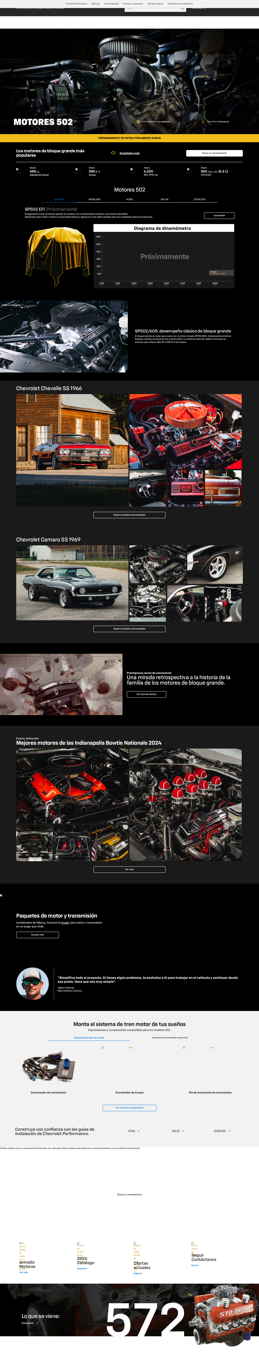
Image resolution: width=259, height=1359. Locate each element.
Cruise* (65, 922)
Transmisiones (111, 4)
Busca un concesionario (214, 153)
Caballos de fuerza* (39, 175)
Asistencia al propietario (180, 4)
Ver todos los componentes (129, 1108)
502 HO (176, 1131)
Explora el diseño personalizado (129, 515)
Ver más (129, 870)
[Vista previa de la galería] (72, 450)
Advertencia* (224, 121)
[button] (164, 121)
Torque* (92, 175)
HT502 (132, 1131)
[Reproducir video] (64, 336)
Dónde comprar (155, 4)
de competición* (164, 121)
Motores (95, 4)
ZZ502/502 (220, 1131)
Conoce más (37, 935)
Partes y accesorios (133, 4)
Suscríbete (219, 216)
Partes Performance (76, 4)
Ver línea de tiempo (146, 694)
